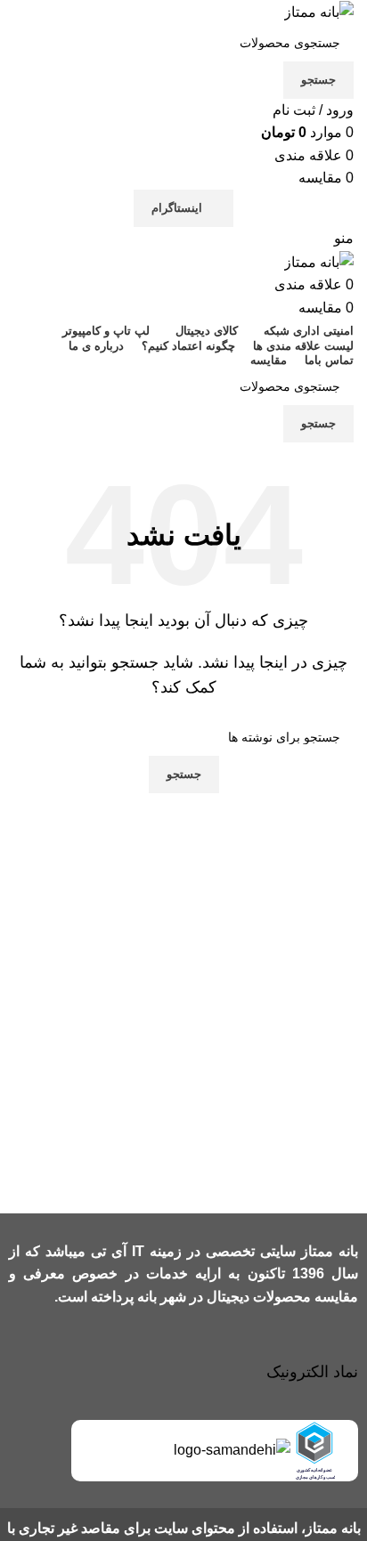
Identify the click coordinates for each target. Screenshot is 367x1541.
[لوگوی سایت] (319, 11)
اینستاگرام (176, 208)
